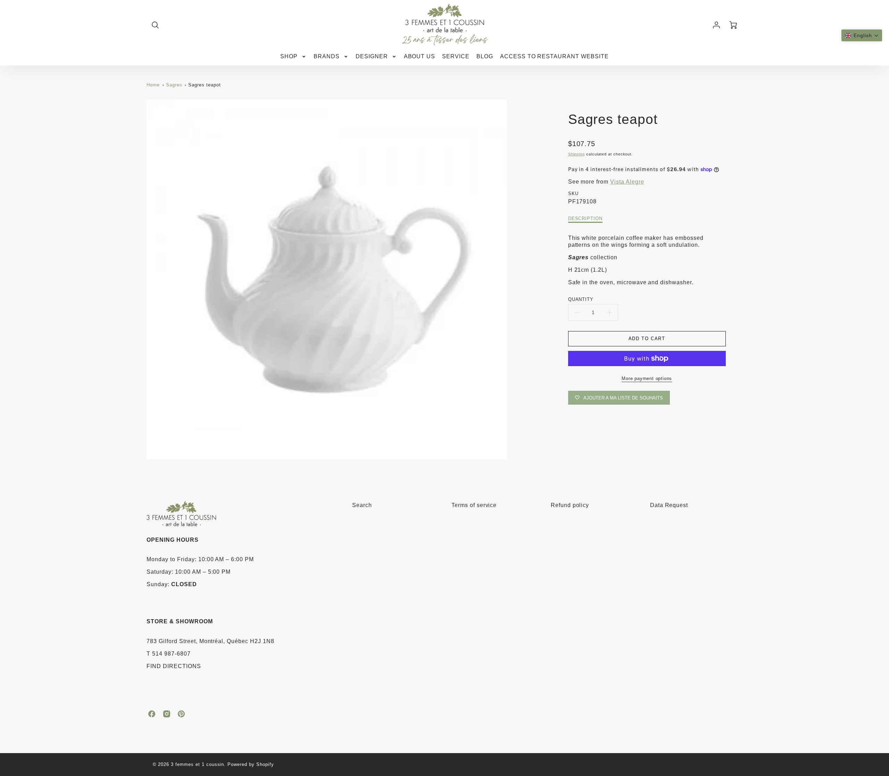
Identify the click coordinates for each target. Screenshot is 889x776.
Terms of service (474, 505)
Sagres (174, 84)
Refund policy (570, 505)
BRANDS (327, 56)
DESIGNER (372, 56)
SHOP (289, 56)
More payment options (647, 378)
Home (153, 84)
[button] (861, 35)
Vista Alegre (627, 182)
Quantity (581, 299)
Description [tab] (585, 218)
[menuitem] (293, 56)
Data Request (669, 505)
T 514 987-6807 (168, 654)
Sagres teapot (204, 84)
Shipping (576, 154)
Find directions (174, 666)
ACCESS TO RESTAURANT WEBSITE (554, 56)
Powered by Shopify (250, 764)
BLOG (484, 56)
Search (362, 505)
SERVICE (456, 56)
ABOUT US (419, 56)
